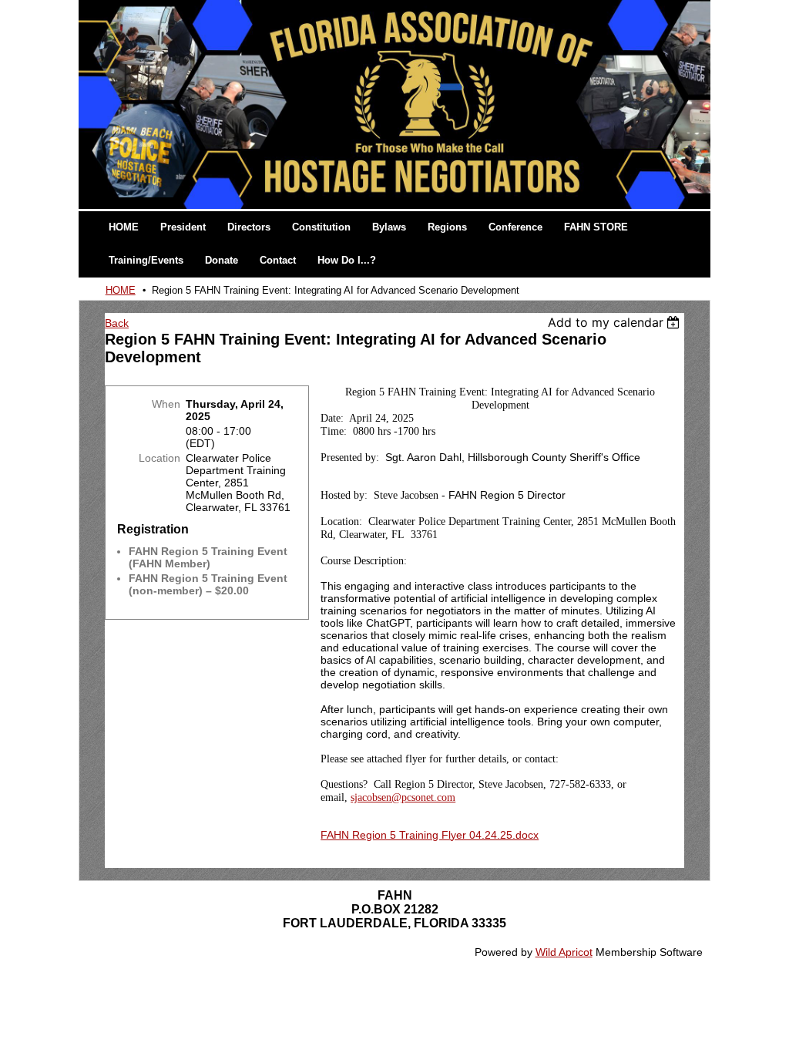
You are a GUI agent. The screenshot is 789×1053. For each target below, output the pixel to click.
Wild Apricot (564, 952)
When (166, 404)
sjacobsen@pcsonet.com (403, 797)
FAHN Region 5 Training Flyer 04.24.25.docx (430, 835)
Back (117, 323)
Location (159, 458)
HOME (121, 290)
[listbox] (616, 322)
